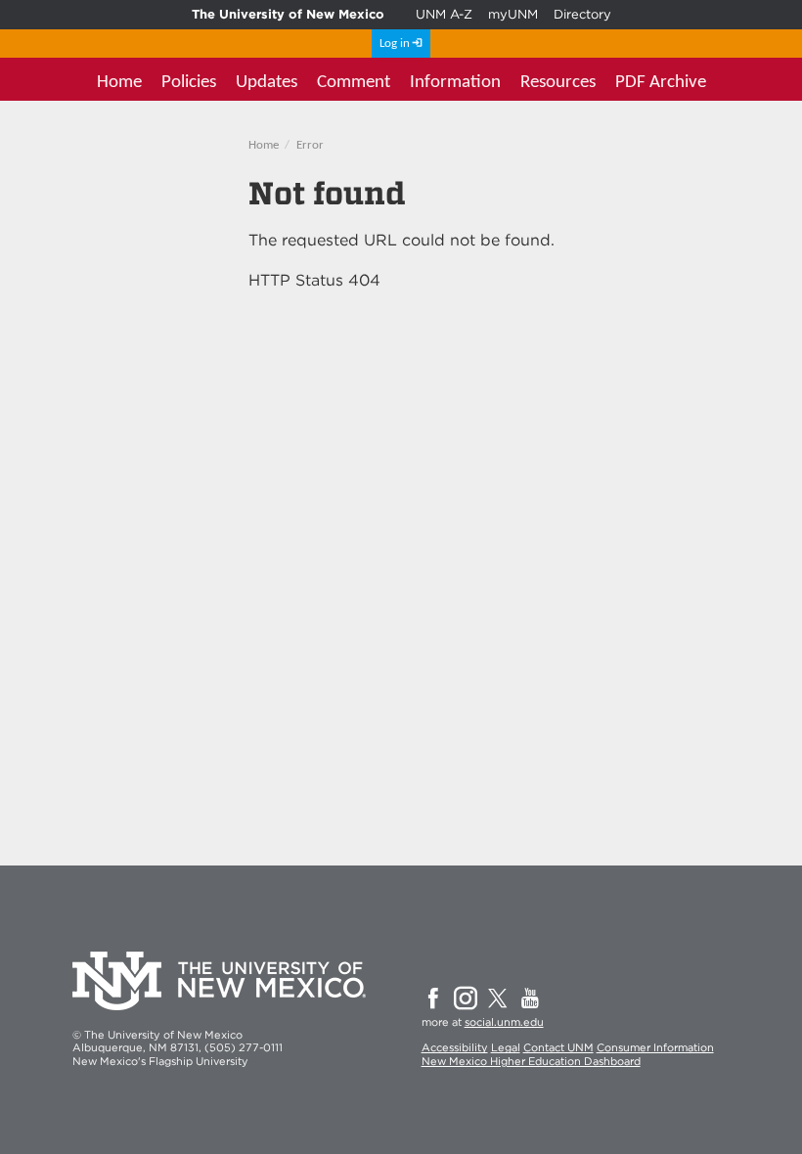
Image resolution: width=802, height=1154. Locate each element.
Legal (505, 1047)
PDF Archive (660, 82)
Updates (266, 82)
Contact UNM (558, 1047)
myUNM (513, 14)
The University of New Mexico (288, 14)
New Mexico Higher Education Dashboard (531, 1061)
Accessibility (455, 1047)
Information (455, 82)
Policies (188, 82)
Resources (558, 82)
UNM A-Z (444, 14)
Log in (394, 43)
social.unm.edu (504, 1022)
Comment (353, 82)
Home (119, 82)
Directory (582, 14)
